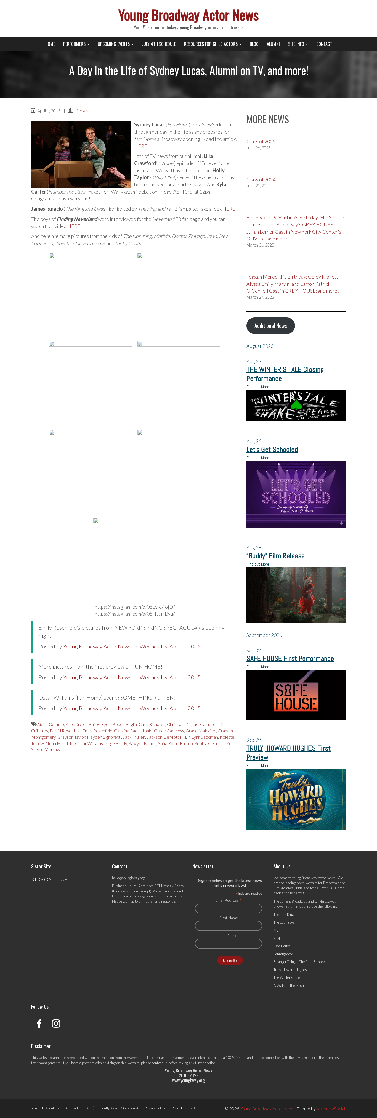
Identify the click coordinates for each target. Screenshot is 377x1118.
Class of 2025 (260, 141)
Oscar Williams (89, 743)
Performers (75, 44)
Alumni (273, 44)
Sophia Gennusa (210, 743)
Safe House (282, 946)
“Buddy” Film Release (275, 555)
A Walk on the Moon (289, 985)
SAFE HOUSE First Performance (290, 658)
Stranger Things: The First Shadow (300, 962)
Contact (324, 44)
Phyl (277, 938)
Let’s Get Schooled (272, 449)
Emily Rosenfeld (97, 730)
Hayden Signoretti (104, 737)
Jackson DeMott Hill (166, 737)
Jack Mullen (134, 737)
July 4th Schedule (159, 44)
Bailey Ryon (100, 724)
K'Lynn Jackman (203, 737)
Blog (254, 44)
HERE (140, 146)
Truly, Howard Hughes (290, 970)
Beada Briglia (124, 724)
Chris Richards (152, 724)
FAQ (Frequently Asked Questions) (111, 1108)
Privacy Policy (155, 1108)
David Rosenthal (65, 730)
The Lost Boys (284, 922)
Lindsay (81, 110)
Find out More (257, 387)
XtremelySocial (331, 1108)
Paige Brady (116, 743)
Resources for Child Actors (211, 44)
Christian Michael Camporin (193, 724)
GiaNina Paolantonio (133, 730)
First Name (228, 917)
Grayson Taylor (71, 737)
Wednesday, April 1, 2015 (170, 646)
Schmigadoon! (284, 954)
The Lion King (284, 914)
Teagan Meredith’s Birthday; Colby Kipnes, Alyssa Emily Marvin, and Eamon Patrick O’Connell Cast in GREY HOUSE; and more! (292, 284)
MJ (276, 930)
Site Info (296, 44)
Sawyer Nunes (142, 743)
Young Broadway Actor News (188, 14)
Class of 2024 (260, 179)
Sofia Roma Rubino (175, 743)
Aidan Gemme (50, 724)
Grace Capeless (169, 730)
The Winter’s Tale (287, 977)
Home (50, 44)
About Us (52, 1108)
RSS (175, 1108)
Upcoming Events (114, 44)
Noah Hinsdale (59, 743)
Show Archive (194, 1108)
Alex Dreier (76, 724)
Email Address (228, 900)
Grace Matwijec (201, 730)
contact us (160, 1063)
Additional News (270, 325)
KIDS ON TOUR (49, 879)
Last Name (228, 935)
